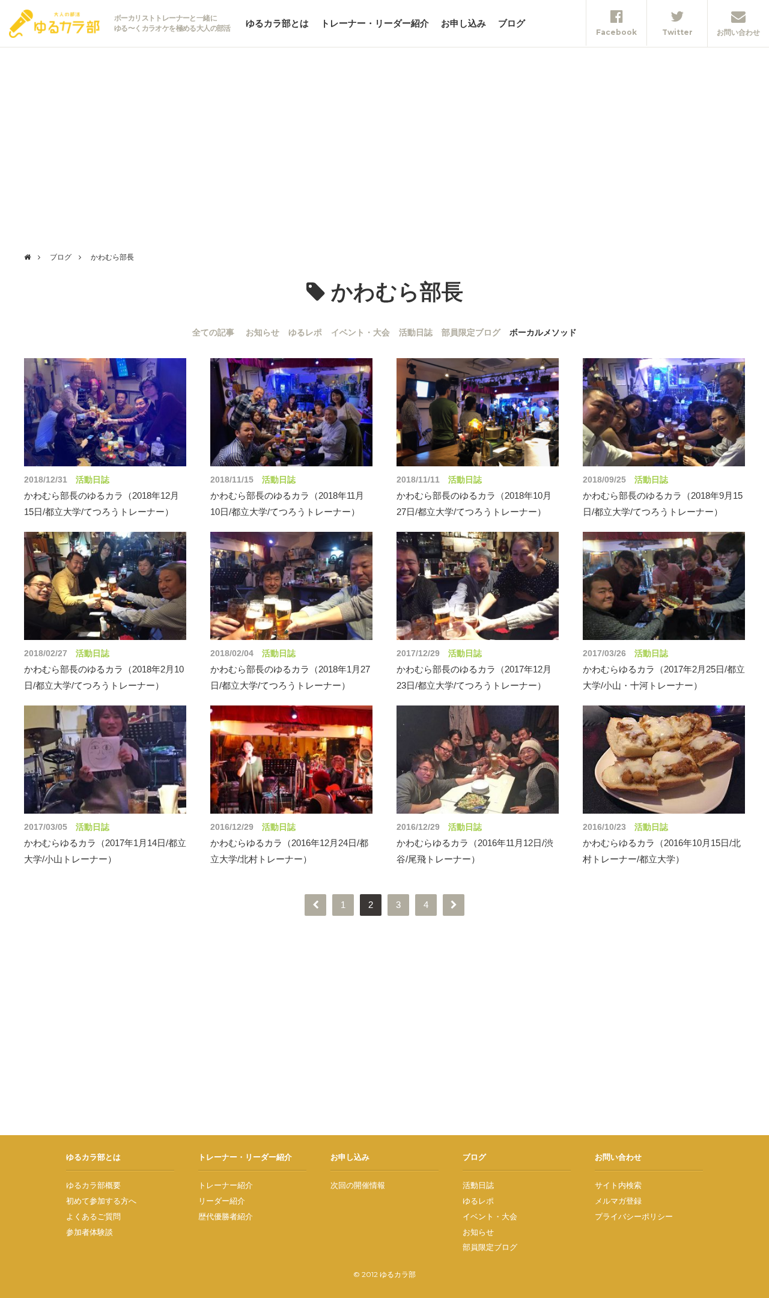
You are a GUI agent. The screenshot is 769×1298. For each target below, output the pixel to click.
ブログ (511, 23)
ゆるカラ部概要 (93, 1185)
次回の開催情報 (357, 1185)
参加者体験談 (89, 1232)
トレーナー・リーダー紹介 (375, 23)
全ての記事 (213, 332)
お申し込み (463, 23)
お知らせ (262, 332)
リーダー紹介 (221, 1200)
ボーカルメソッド (543, 332)
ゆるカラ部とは (277, 23)
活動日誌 (416, 332)
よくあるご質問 (93, 1216)
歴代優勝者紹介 (225, 1216)
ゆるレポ (305, 332)
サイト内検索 (618, 1185)
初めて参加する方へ (101, 1200)
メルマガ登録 (618, 1200)
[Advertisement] (384, 137)
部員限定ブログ (471, 332)
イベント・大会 (360, 332)
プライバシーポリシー (634, 1216)
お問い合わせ (618, 1157)
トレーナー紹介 (225, 1185)
